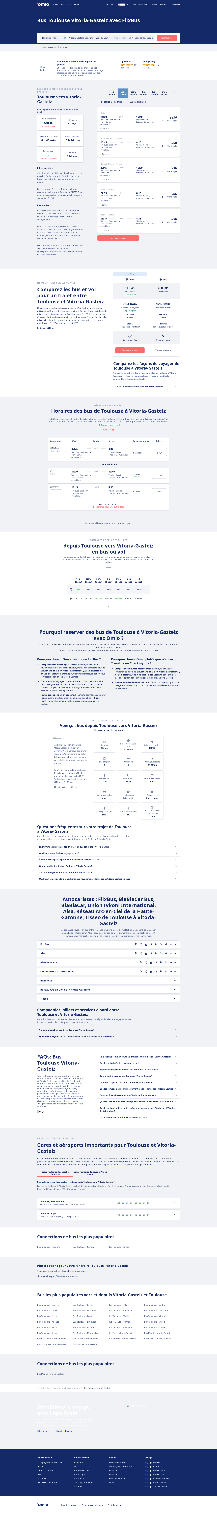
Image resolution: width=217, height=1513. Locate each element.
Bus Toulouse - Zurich (47, 1310)
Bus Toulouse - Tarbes (118, 1247)
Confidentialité (114, 1505)
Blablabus (78, 1462)
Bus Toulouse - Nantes (154, 1327)
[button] (103, 38)
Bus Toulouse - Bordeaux (120, 1327)
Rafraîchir (107, 430)
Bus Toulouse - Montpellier (85, 1333)
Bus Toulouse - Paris (82, 1305)
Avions (112, 1457)
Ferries (77, 4)
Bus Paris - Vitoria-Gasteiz (120, 1333)
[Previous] (70, 580)
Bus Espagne (79, 1474)
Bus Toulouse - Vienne (83, 1327)
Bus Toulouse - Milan (118, 1305)
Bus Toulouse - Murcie (154, 1321)
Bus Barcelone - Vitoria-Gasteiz (51, 1338)
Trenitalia (42, 1478)
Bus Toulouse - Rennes (48, 1333)
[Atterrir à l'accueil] (45, 5)
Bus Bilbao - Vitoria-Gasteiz (85, 1344)
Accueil (40, 1388)
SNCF (40, 1466)
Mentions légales (69, 1505)
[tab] (111, 101)
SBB (40, 1474)
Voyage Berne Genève (155, 1482)
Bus (62, 4)
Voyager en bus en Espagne (67, 1388)
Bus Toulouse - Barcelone (120, 1310)
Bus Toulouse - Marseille (119, 1321)
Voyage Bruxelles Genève (157, 1478)
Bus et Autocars (81, 1457)
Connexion (175, 5)
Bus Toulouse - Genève (83, 1247)
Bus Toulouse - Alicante (155, 1316)
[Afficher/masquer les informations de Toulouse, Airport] (175, 1214)
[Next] (175, 93)
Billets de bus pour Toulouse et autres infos (58, 1276)
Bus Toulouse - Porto (47, 1316)
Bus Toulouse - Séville (118, 1316)
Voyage (148, 1457)
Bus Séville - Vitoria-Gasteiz (85, 1338)
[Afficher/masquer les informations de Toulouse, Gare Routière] (175, 1203)
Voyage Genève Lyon (155, 1474)
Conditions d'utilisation (92, 1505)
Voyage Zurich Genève (156, 1486)
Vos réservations (140, 5)
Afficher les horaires (48, 158)
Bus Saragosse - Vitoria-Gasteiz (52, 1344)
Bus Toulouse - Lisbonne (48, 1247)
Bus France (78, 1478)
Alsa (75, 1466)
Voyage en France (153, 1466)
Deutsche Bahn (45, 1470)
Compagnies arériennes (121, 1466)
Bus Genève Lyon (81, 1470)
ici (131, 523)
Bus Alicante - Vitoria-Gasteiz (122, 1338)
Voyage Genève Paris (155, 1470)
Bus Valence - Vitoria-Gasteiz (157, 1338)
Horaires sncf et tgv (47, 1482)
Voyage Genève (152, 1462)
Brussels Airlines (117, 1478)
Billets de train (45, 1457)
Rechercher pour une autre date (108, 507)
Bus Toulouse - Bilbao (47, 1327)
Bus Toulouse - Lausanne (156, 1310)
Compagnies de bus (83, 1482)
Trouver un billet (48, 126)
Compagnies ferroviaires (50, 1462)
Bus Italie (78, 1486)
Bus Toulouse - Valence (48, 1321)
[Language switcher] (123, 4)
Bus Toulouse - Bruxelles (84, 1321)
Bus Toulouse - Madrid (154, 1305)
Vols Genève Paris (118, 1462)
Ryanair (113, 1482)
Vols (69, 4)
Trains (55, 4)
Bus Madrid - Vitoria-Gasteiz (157, 1333)
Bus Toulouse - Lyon (82, 1316)
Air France (114, 1470)
